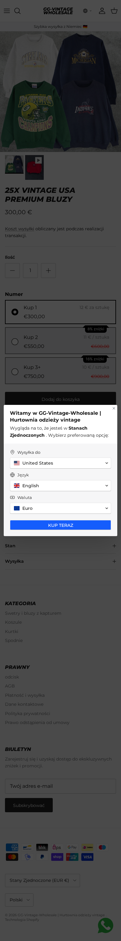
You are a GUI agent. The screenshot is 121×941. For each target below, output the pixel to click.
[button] (60, 463)
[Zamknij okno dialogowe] (114, 408)
